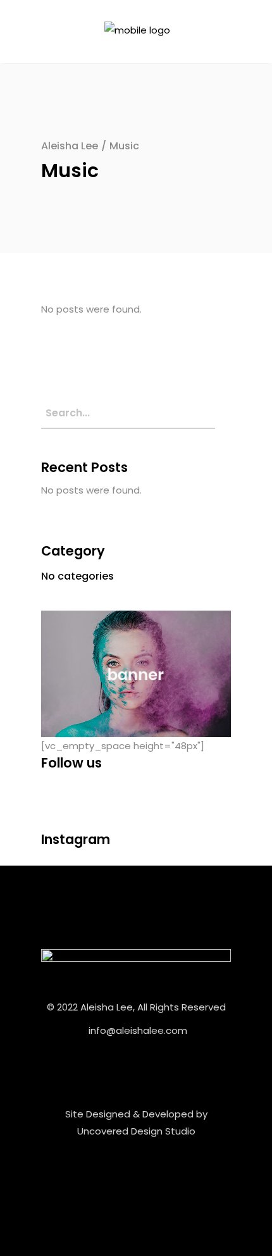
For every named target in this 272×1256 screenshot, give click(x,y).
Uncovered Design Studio (136, 1131)
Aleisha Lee (69, 146)
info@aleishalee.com (138, 1030)
